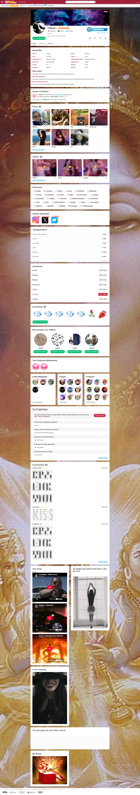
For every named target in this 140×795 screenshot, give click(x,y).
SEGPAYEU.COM (41, 789)
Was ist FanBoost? (102, 33)
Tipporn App (51, 5)
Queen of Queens (57, 94)
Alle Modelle (5, 5)
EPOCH (35, 789)
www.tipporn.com (21, 789)
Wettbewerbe (40, 5)
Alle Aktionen (31, 5)
